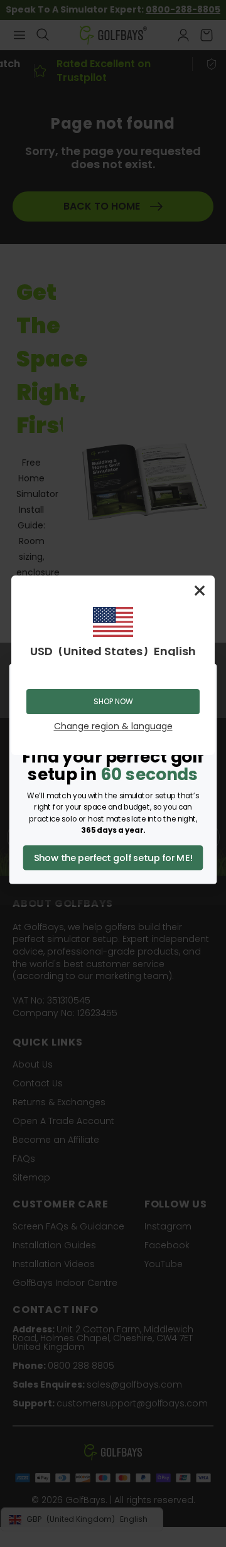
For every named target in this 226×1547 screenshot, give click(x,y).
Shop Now (113, 701)
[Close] (200, 590)
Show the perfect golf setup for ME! (113, 857)
